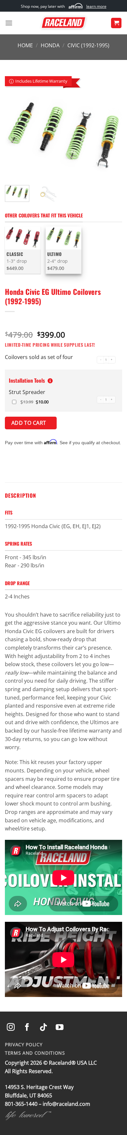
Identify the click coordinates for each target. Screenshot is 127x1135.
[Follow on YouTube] (60, 1027)
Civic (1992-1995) (88, 45)
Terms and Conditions (35, 1053)
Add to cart (29, 422)
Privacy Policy (24, 1044)
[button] (9, 23)
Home (25, 45)
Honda (50, 45)
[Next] (112, 136)
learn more (96, 6)
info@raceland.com (66, 1103)
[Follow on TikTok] (43, 1027)
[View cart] (116, 23)
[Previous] (15, 136)
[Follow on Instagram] (11, 1027)
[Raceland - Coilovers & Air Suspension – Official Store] (63, 23)
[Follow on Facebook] (27, 1027)
